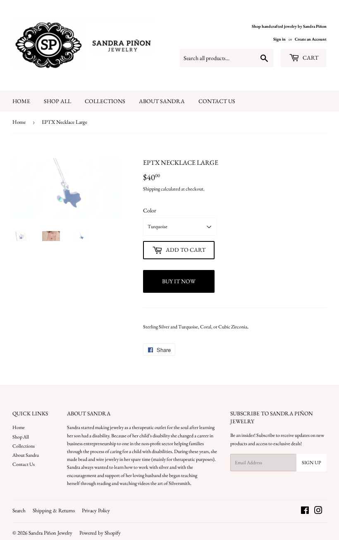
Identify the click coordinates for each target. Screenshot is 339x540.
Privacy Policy (96, 510)
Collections (105, 101)
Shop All (57, 101)
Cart (309, 57)
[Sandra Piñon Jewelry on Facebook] (305, 512)
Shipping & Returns (54, 510)
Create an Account (311, 39)
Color (149, 210)
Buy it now (179, 281)
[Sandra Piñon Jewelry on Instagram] (318, 512)
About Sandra (162, 101)
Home (21, 101)
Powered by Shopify (100, 532)
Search (19, 510)
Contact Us (216, 101)
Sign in (279, 39)
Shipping (151, 189)
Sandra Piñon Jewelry (50, 532)
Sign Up (311, 462)
